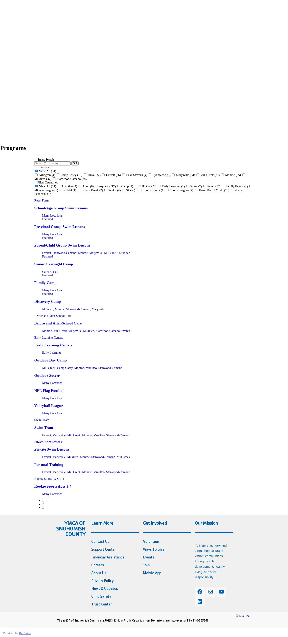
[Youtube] (221, 592)
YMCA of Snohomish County (70, 529)
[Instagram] (211, 592)
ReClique (25, 633)
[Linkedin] (200, 601)
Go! (75, 163)
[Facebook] (200, 592)
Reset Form (41, 200)
